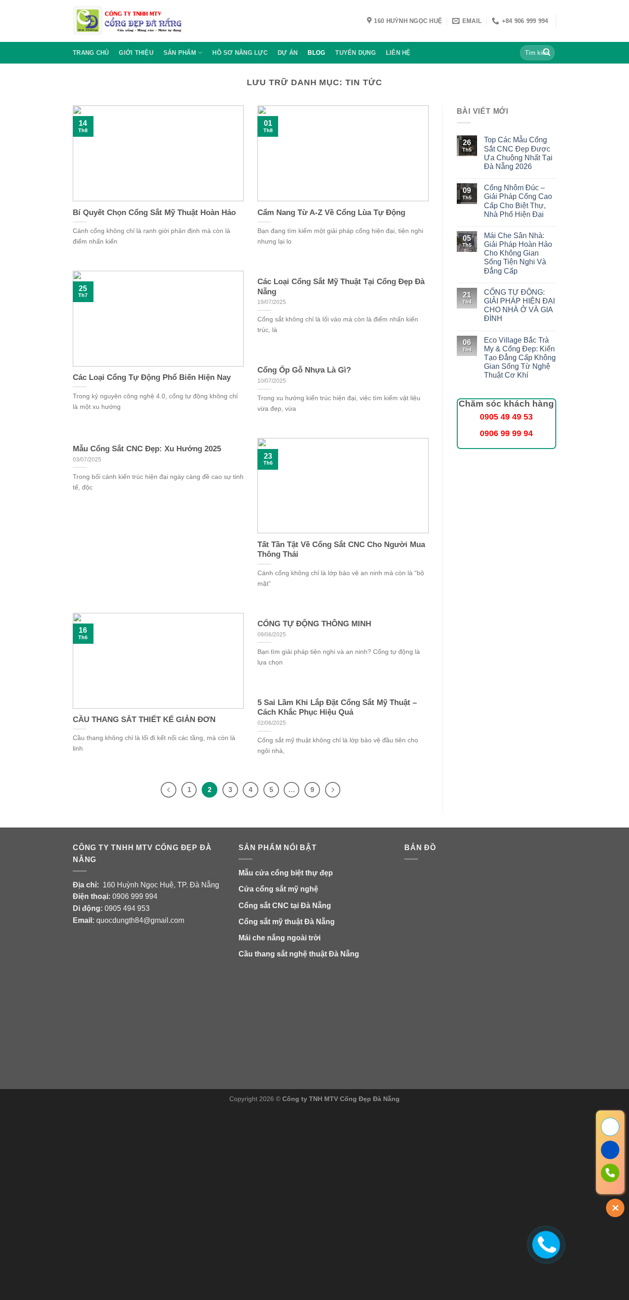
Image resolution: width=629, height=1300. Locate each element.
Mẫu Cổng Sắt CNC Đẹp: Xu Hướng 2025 (147, 448)
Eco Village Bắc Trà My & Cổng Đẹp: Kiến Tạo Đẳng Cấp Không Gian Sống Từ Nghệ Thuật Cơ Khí (520, 357)
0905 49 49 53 (506, 417)
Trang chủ (91, 52)
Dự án (287, 52)
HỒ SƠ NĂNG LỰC (240, 52)
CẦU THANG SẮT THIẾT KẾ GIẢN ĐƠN (144, 719)
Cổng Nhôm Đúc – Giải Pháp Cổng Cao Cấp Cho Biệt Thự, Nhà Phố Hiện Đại (518, 201)
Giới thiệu (136, 52)
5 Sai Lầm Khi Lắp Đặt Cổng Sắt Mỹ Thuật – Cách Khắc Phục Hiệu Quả (337, 707)
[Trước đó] (168, 790)
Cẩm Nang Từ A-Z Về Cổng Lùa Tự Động (331, 212)
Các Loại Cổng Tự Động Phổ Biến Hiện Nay (152, 377)
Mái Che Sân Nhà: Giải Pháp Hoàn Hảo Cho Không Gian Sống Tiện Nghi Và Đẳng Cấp (518, 253)
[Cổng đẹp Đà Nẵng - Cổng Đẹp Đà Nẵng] (128, 21)
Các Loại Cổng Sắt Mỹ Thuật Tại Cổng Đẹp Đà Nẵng (341, 286)
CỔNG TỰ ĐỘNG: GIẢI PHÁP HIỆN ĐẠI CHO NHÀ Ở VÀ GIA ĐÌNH (519, 305)
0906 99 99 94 (506, 433)
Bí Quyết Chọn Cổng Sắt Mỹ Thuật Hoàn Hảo (154, 212)
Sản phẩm (179, 52)
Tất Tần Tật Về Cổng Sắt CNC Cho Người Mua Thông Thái (341, 549)
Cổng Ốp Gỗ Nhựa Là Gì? (304, 370)
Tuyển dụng (355, 52)
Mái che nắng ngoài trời (279, 938)
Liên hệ (398, 52)
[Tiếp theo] (333, 790)
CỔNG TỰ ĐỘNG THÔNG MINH (314, 623)
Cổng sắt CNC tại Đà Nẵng (285, 905)
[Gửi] (546, 53)
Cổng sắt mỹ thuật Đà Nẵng (287, 922)
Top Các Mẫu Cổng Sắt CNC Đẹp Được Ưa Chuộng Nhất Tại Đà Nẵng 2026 (518, 153)
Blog (316, 52)
